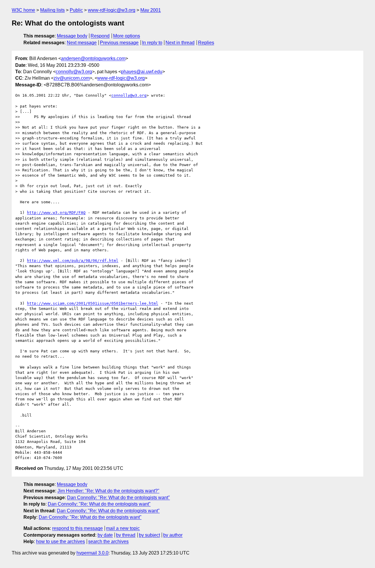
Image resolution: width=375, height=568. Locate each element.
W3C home (23, 10)
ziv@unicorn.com (72, 78)
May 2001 (150, 10)
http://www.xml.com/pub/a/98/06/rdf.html (72, 260)
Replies (206, 42)
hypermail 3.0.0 (92, 552)
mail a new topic (123, 528)
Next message (82, 42)
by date (105, 535)
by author (173, 535)
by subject (149, 535)
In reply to (152, 42)
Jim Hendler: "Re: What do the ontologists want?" (108, 490)
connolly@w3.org (74, 71)
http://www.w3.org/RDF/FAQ (56, 212)
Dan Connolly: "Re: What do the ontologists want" (118, 497)
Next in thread (180, 42)
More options (126, 35)
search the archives (108, 541)
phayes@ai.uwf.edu (141, 71)
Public (76, 10)
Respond (100, 35)
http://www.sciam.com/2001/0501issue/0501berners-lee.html (92, 303)
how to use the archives (60, 541)
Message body (72, 35)
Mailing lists (52, 10)
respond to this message (77, 528)
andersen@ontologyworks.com (93, 58)
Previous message (119, 42)
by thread (125, 535)
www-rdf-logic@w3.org (111, 10)
